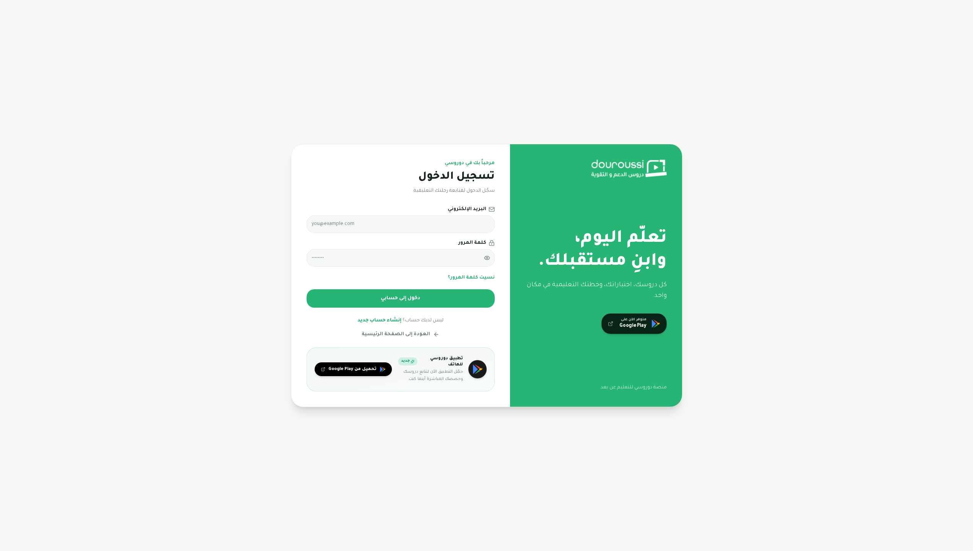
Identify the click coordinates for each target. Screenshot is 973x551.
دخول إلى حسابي (400, 298)
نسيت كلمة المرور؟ (471, 277)
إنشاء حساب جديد (379, 320)
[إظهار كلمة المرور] (487, 258)
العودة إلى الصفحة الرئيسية (396, 334)
